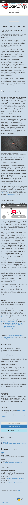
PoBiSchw (5, 440)
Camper (3, 1)
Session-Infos (4, 192)
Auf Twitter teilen (14, 430)
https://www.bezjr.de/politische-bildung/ (12, 462)
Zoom (23, 358)
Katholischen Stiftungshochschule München (13, 328)
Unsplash (3, 416)
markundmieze (21, 410)
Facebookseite (5, 317)
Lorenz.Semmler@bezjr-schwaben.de (15, 478)
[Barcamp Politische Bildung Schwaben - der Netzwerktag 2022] (14, 6)
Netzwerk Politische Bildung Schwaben (12, 325)
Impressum (5, 502)
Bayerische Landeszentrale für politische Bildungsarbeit (12, 336)
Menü (14, 20)
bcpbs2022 (5, 442)
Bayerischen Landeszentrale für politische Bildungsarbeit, (11, 323)
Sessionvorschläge (11, 194)
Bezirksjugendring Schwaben (9, 321)
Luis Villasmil (20, 415)
